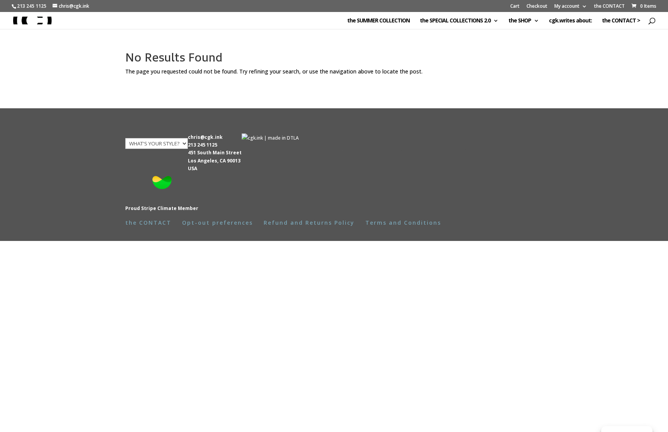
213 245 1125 (202, 145)
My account (566, 6)
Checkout (537, 6)
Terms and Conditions (403, 222)
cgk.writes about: (570, 21)
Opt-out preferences (217, 222)
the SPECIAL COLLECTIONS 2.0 (455, 21)
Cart (515, 6)
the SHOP (519, 21)
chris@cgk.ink (205, 137)
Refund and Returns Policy (309, 222)
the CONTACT (609, 6)
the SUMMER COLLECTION (378, 21)
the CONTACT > (621, 21)
